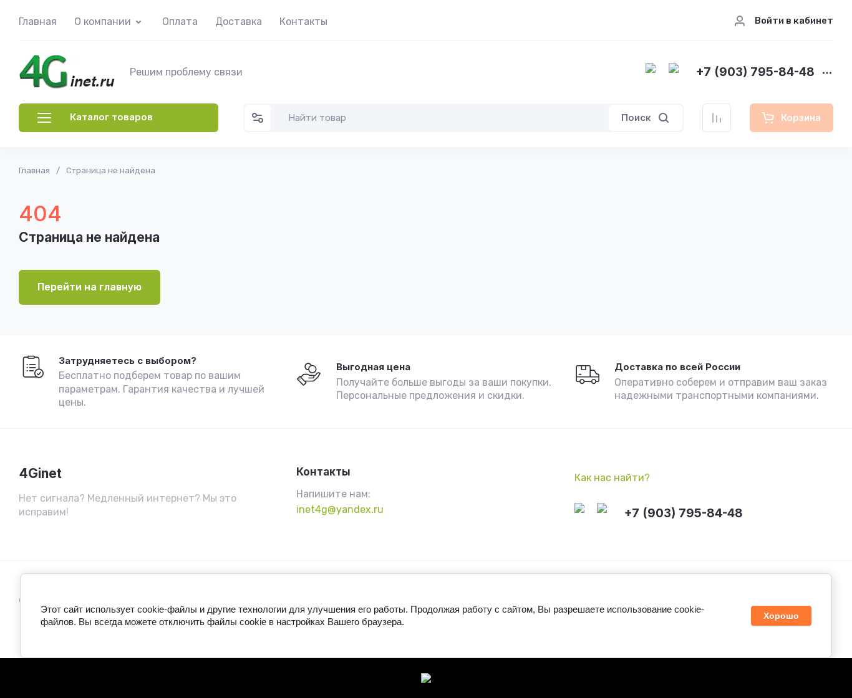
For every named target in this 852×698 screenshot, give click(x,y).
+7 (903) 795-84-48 (755, 72)
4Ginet (40, 473)
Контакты (303, 21)
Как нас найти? (612, 478)
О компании (102, 21)
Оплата (180, 21)
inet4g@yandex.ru (340, 509)
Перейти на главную (89, 287)
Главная (38, 21)
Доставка (238, 21)
